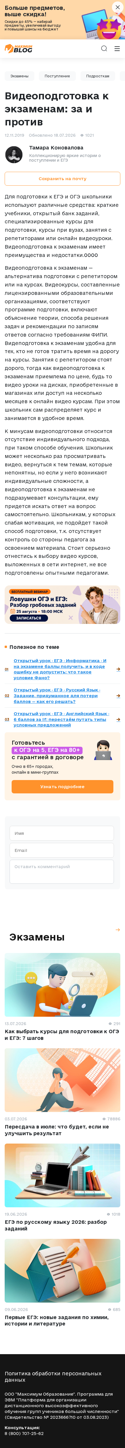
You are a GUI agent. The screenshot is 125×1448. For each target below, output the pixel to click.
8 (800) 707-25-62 (24, 1433)
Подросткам (97, 76)
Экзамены (19, 76)
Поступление (57, 76)
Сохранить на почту (62, 178)
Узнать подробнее (62, 786)
